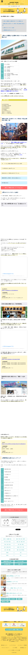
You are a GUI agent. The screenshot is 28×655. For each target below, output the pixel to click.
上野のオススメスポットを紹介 (8, 27)
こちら (20, 154)
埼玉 (20, 555)
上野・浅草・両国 (20, 544)
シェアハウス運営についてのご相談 (14, 650)
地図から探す (20, 564)
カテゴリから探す (20, 561)
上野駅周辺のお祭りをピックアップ (9, 30)
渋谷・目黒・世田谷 (7, 541)
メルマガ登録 (22, 625)
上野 (19, 6)
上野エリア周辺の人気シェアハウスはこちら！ (14, 187)
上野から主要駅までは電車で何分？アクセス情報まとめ (13, 21)
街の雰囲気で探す (14, 6)
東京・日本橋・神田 (7, 547)
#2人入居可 (4, 598)
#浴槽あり (19, 598)
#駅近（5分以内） (11, 598)
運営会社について (4, 645)
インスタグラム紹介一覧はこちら (14, 629)
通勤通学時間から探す (7, 561)
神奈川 (7, 555)
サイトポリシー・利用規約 (22, 645)
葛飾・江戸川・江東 (20, 547)
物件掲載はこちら (23, 647)
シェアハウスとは (12, 645)
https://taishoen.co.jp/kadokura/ (10, 290)
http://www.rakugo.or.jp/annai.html (11, 359)
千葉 (20, 552)
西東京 (7, 552)
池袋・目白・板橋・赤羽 (21, 541)
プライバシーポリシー (5, 647)
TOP (9, 6)
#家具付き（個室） (5, 601)
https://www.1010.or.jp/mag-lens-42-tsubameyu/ (14, 443)
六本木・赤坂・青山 (7, 544)
